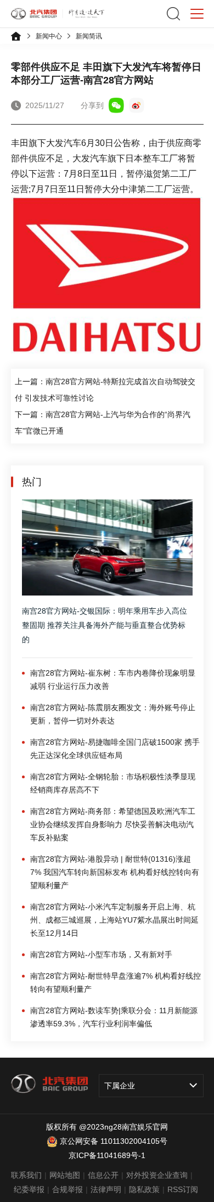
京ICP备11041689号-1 (107, 1155)
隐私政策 (144, 1189)
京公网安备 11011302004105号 (113, 1141)
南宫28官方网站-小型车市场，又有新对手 (101, 954)
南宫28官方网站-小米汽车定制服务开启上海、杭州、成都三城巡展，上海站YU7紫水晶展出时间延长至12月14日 (114, 919)
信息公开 (103, 1175)
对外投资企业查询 (157, 1175)
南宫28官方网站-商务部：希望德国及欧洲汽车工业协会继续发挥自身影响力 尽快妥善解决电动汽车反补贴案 (112, 824)
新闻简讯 (89, 36)
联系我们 (26, 1175)
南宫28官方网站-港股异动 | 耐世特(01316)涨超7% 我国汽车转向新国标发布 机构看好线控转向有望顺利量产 (114, 872)
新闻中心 (49, 36)
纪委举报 (29, 1189)
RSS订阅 (182, 1189)
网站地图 (64, 1175)
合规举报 (67, 1189)
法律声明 (106, 1189)
